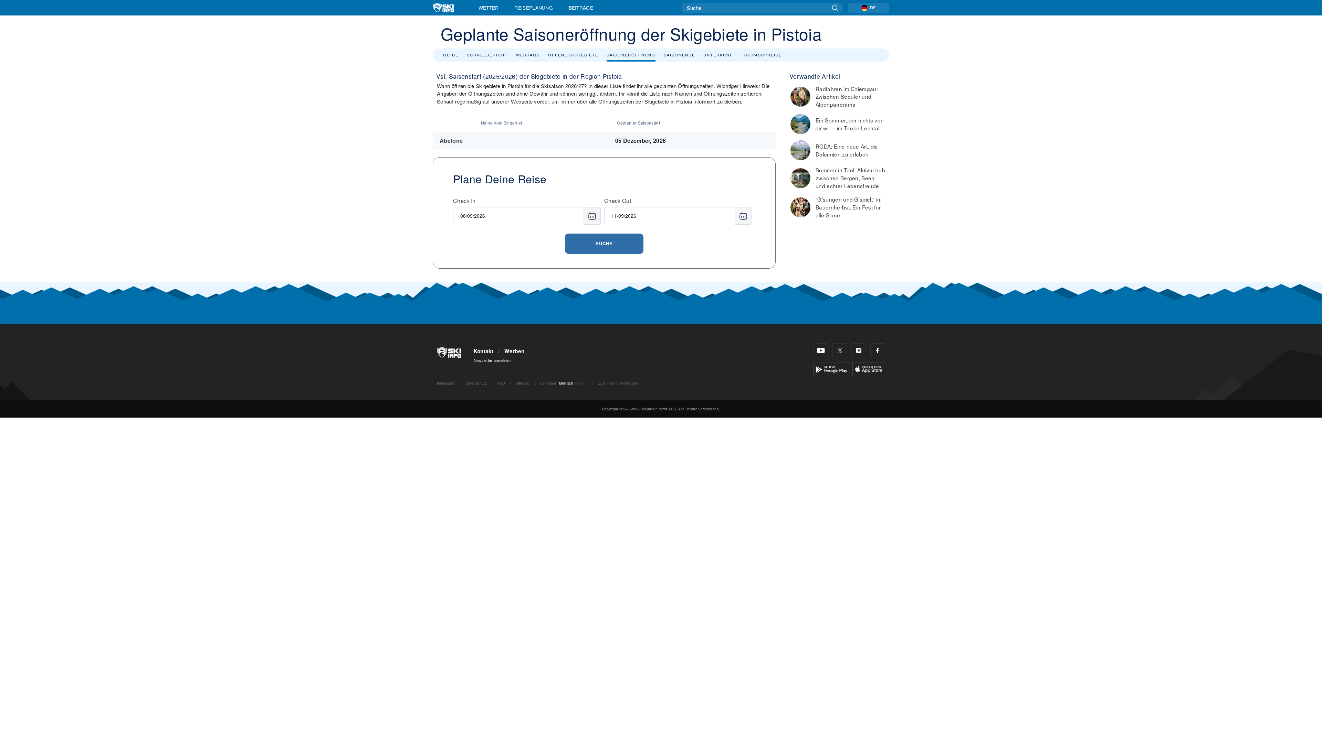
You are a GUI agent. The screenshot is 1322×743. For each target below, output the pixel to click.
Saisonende (679, 54)
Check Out (617, 201)
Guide (451, 54)
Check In (464, 201)
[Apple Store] (868, 368)
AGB (501, 383)
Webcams (528, 54)
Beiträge (581, 7)
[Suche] (835, 8)
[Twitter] (839, 350)
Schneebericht (487, 54)
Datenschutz (476, 383)
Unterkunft (719, 54)
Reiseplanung (533, 7)
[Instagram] (858, 350)
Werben (514, 351)
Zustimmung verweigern (618, 383)
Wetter (489, 7)
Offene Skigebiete (573, 54)
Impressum (446, 383)
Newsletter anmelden (492, 360)
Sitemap (522, 383)
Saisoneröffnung (631, 54)
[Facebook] (877, 350)
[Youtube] (821, 350)
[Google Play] (831, 368)
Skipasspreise (763, 54)
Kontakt (484, 351)
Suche (604, 243)
